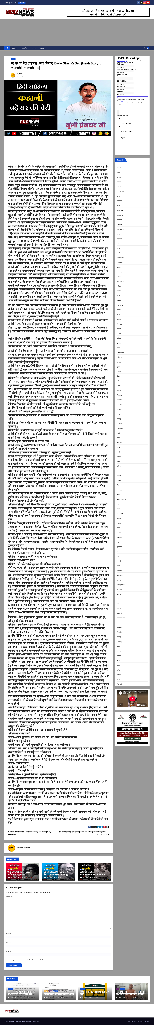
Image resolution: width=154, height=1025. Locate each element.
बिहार (118, 485)
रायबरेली (119, 570)
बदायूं (118, 433)
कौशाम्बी (119, 276)
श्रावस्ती (119, 613)
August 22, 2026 (14, 997)
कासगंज (119, 267)
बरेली (118, 438)
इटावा (118, 205)
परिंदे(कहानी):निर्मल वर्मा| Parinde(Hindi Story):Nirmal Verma (92, 874)
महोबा (118, 528)
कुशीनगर (119, 272)
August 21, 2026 (87, 997)
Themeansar (35, 1021)
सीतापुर (119, 637)
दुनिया (118, 367)
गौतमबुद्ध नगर (120, 305)
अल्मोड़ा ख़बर (120, 191)
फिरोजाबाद (120, 428)
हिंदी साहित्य (13, 59)
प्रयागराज (119, 414)
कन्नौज (119, 253)
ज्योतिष (119, 338)
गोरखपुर (119, 300)
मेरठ (118, 551)
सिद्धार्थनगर (120, 632)
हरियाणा (34, 48)
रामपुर (118, 566)
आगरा (118, 196)
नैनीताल (119, 390)
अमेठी (118, 172)
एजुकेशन (119, 239)
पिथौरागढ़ (119, 395)
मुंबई (118, 542)
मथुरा (118, 509)
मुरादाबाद (119, 547)
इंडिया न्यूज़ (15, 48)
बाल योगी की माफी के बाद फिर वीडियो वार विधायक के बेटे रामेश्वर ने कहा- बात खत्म (130, 993)
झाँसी (118, 348)
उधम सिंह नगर (121, 229)
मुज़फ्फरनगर (120, 537)
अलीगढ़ (119, 186)
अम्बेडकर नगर (121, 177)
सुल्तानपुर (119, 641)
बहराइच (119, 457)
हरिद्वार (119, 665)
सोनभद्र (119, 651)
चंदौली (119, 310)
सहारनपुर (119, 627)
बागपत (119, 461)
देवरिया (119, 371)
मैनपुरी (118, 556)
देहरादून (119, 376)
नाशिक (119, 385)
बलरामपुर (119, 442)
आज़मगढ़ (119, 201)
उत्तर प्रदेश (24, 48)
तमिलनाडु (119, 357)
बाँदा (118, 471)
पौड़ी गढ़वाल (120, 404)
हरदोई (118, 660)
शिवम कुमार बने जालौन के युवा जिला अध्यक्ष (59, 994)
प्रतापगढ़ (119, 409)
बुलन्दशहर (119, 490)
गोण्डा (118, 295)
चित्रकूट (119, 324)
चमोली (119, 314)
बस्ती (118, 452)
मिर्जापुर (119, 532)
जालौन (119, 329)
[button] (144, 48)
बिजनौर (119, 480)
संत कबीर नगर (121, 618)
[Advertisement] (77, 32)
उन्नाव (118, 234)
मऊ (118, 504)
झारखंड (119, 343)
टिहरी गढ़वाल (120, 352)
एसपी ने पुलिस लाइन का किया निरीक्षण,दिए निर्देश (94, 993)
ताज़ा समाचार (120, 362)
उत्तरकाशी (119, 220)
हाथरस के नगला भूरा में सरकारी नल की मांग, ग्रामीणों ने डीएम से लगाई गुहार (21, 993)
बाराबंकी (119, 476)
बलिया (118, 447)
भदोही (118, 494)
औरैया (118, 248)
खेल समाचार (120, 281)
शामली (119, 603)
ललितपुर (119, 589)
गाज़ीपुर (119, 291)
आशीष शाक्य (62, 997)
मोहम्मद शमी (97, 997)
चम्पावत (119, 319)
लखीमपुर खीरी (121, 585)
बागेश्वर (119, 466)
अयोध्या (119, 182)
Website (8, 951)
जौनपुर (119, 333)
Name (8, 934)
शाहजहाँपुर (120, 608)
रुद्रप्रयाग (120, 575)
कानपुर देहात (120, 258)
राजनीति (119, 561)
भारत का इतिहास (121, 499)
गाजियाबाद (120, 286)
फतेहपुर (119, 419)
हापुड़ (118, 679)
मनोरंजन (119, 518)
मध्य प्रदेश (120, 513)
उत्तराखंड (41, 48)
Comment (9, 896)
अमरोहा (119, 167)
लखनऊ (119, 580)
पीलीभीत (119, 400)
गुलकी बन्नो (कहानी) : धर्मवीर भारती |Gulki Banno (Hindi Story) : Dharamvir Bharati (56, 874)
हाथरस (119, 675)
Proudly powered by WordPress (12, 1021)
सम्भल (118, 622)
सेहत (118, 646)
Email (8, 942)
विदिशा (119, 599)
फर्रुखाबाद (119, 423)
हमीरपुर (119, 656)
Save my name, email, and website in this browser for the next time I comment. (33, 960)
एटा (118, 243)
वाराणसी (119, 594)
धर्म (118, 381)
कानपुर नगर (120, 262)
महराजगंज (119, 523)
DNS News (22, 73)
